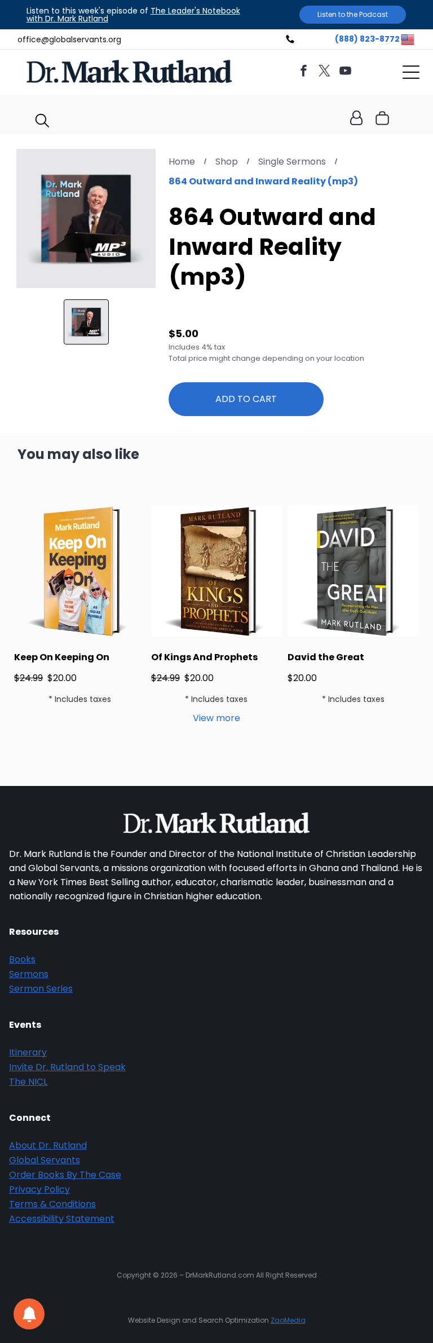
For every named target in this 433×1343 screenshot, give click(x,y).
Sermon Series (41, 988)
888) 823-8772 (369, 39)
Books (22, 959)
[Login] (356, 119)
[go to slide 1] (86, 321)
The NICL (28, 1081)
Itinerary (28, 1052)
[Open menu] (411, 72)
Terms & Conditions (52, 1204)
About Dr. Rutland (48, 1145)
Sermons (28, 974)
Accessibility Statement (61, 1218)
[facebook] (304, 72)
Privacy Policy (39, 1189)
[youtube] (346, 72)
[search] (42, 122)
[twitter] (325, 72)
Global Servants (44, 1160)
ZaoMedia (288, 1320)
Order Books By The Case (65, 1174)
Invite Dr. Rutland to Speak (67, 1067)
